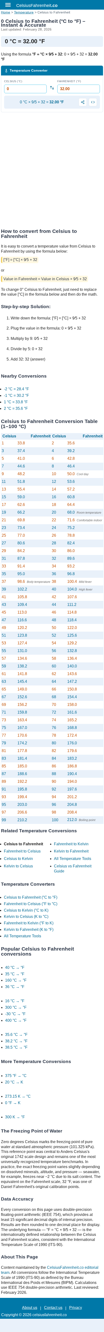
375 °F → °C (16, 1076)
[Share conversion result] (83, 102)
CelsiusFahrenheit (37, 5)
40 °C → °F (14, 967)
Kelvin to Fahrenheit (71, 851)
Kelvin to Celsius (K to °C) (26, 917)
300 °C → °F (16, 1007)
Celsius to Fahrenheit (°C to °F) (30, 897)
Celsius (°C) (13, 81)
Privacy (75, 1308)
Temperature (24, 12)
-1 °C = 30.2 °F (16, 395)
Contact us (53, 1308)
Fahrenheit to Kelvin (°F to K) (28, 923)
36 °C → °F (14, 987)
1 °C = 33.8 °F (16, 402)
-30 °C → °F (15, 1014)
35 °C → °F (14, 974)
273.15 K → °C (18, 1096)
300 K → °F (15, 1117)
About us (29, 1308)
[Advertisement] (52, 172)
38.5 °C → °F (16, 1047)
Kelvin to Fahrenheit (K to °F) (28, 929)
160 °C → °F (16, 980)
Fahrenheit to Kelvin (71, 844)
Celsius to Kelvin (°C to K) (26, 910)
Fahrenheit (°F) (69, 81)
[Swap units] (52, 87)
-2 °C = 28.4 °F (16, 389)
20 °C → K (14, 1082)
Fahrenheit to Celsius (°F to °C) (30, 904)
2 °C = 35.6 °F (16, 408)
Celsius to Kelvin (18, 859)
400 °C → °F (16, 1020)
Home (5, 12)
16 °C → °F (14, 1001)
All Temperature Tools (72, 859)
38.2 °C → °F (16, 1041)
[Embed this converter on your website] (93, 102)
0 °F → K (13, 1103)
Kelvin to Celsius (18, 866)
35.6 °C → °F (16, 1035)
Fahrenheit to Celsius (22, 851)
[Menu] (8, 4)
